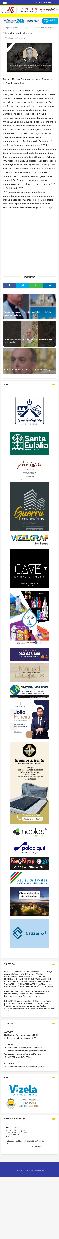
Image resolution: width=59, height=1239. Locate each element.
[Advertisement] (29, 241)
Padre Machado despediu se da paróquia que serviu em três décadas (28, 340)
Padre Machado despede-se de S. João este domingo (27, 369)
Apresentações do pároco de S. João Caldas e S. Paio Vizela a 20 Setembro (27, 313)
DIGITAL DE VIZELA (43, 3)
